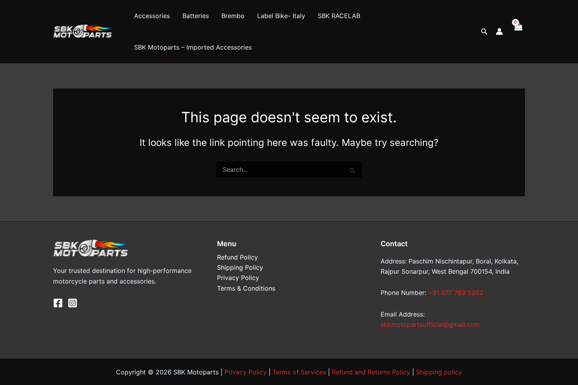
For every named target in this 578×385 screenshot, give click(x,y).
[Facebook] (58, 303)
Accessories (152, 16)
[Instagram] (72, 303)
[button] (484, 32)
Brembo (233, 16)
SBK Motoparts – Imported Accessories (193, 47)
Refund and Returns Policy (371, 372)
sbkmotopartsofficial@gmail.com (430, 324)
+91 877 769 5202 (455, 293)
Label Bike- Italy (281, 16)
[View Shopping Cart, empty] (518, 31)
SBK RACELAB (339, 16)
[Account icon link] (499, 31)
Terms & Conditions (246, 288)
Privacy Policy (238, 278)
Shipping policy (439, 372)
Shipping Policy (240, 267)
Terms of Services (299, 372)
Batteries (195, 16)
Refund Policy (237, 257)
